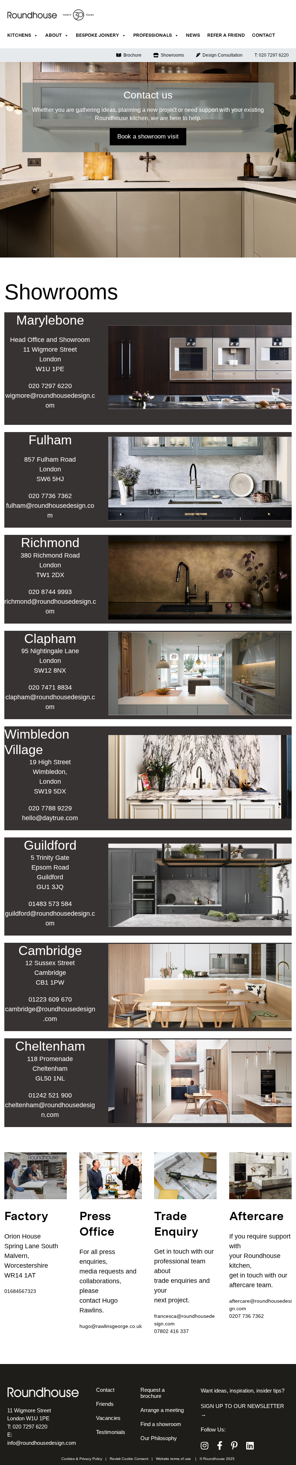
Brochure (131, 55)
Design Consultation (221, 55)
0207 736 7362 (246, 1316)
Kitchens (19, 35)
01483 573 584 (50, 903)
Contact (263, 35)
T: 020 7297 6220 (271, 55)
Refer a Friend (226, 35)
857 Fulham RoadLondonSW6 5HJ (50, 469)
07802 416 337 (171, 1331)
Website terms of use (173, 1459)
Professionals (152, 35)
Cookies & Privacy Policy (81, 1459)
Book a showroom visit (148, 136)
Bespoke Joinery (97, 35)
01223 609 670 (50, 999)
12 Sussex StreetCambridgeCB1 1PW (50, 972)
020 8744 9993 (50, 591)
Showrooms (171, 55)
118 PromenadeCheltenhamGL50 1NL (50, 1068)
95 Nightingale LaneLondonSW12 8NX (50, 660)
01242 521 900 (50, 1095)
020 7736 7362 (50, 496)
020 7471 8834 (50, 687)
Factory (26, 1217)
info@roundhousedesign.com (41, 1443)
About (53, 35)
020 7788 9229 (50, 808)
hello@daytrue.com (50, 818)
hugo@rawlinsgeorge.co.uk (110, 1326)
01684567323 (20, 1291)
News (193, 35)
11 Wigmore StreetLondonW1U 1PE (50, 359)
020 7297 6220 (50, 386)
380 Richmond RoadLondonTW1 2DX (50, 565)
